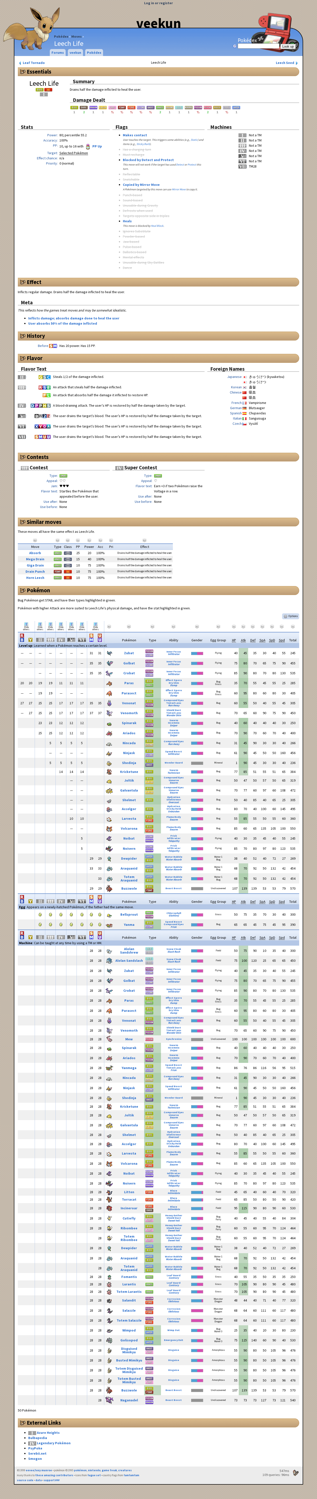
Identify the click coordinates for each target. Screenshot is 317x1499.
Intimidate (174, 1193)
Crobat (129, 673)
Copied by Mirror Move (141, 184)
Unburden (173, 811)
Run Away (173, 705)
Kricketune (129, 771)
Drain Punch (35, 571)
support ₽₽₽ (52, 1480)
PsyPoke (35, 1448)
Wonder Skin (173, 715)
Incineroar (129, 1208)
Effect (34, 282)
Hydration (173, 797)
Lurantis (129, 1284)
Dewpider (129, 858)
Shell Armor (173, 799)
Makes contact (135, 135)
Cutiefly (129, 1218)
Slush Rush (173, 951)
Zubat (129, 653)
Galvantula (129, 790)
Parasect (129, 693)
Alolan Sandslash (129, 960)
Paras (129, 683)
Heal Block (157, 225)
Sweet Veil (174, 1220)
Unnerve (174, 780)
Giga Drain (35, 565)
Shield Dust (173, 710)
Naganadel (129, 1400)
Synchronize (174, 1039)
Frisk (173, 835)
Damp (173, 685)
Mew (129, 1039)
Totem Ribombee (129, 1238)
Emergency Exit (173, 1340)
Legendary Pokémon (54, 1443)
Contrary (174, 1277)
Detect (180, 164)
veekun (158, 23)
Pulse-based (132, 247)
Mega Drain (35, 559)
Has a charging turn (137, 149)
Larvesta (129, 818)
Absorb (35, 553)
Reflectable (131, 174)
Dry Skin (174, 682)
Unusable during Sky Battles (143, 262)
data (38, 1480)
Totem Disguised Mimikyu (129, 1370)
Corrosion (173, 1299)
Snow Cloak (173, 949)
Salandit (129, 1300)
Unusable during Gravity (140, 205)
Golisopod (129, 1340)
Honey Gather (173, 1215)
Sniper (173, 725)
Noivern (129, 848)
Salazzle (129, 1310)
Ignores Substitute (137, 231)
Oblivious (173, 1301)
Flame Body (173, 817)
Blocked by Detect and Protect (148, 160)
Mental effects (133, 257)
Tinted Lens (173, 703)
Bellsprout (129, 914)
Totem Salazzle (129, 1320)
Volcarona (129, 828)
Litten (129, 1192)
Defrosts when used (138, 210)
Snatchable (131, 179)
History (36, 335)
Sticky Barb (143, 144)
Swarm (173, 720)
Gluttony (174, 915)
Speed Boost (173, 751)
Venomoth (129, 713)
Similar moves (44, 521)
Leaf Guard (174, 1275)
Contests (38, 456)
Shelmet (129, 800)
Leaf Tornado (33, 62)
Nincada (129, 743)
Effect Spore (174, 680)
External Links (44, 1422)
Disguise (173, 1350)
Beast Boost (173, 888)
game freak (109, 1470)
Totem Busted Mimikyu (129, 1380)
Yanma (129, 924)
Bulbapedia (37, 1438)
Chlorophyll (173, 913)
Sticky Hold (173, 808)
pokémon (80, 1470)
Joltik (129, 780)
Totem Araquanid (129, 878)
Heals (127, 221)
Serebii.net (37, 1453)
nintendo (94, 1470)
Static (194, 139)
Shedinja (129, 763)
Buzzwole (129, 888)
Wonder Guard (174, 762)
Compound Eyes (174, 700)
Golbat (129, 663)
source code (25, 1480)
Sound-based (133, 200)
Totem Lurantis (129, 1291)
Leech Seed (285, 62)
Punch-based (132, 195)
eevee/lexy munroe (39, 1470)
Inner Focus (173, 651)
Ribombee (129, 1228)
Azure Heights (48, 1432)
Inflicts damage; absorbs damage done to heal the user (73, 318)
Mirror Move (179, 189)
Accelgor (129, 809)
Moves (76, 36)
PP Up (97, 146)
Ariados (129, 733)
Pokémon (38, 590)
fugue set (94, 1475)
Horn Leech (35, 577)
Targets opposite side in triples (146, 216)
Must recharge (133, 154)
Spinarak (129, 723)
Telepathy (173, 841)
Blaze (173, 1190)
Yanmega (129, 1068)
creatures (125, 1470)
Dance (127, 267)
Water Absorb (174, 859)
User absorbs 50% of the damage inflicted (62, 323)
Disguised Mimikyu (129, 1350)
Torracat (129, 1199)
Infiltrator (174, 654)
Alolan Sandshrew (129, 951)
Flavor (35, 358)
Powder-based (134, 236)
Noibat (129, 838)
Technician (173, 772)
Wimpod (129, 1330)
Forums (58, 52)
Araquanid (129, 868)
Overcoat (173, 802)
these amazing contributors (54, 1475)
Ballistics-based (134, 252)
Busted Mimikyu (129, 1360)
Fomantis (129, 1276)
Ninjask (129, 753)
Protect (191, 164)
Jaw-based (131, 241)
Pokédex (61, 36)
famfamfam (131, 1475)
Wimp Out (173, 1330)
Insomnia (173, 722)
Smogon (35, 1458)
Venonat (129, 703)
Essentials (39, 71)
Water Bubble (173, 856)
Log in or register (158, 3)
